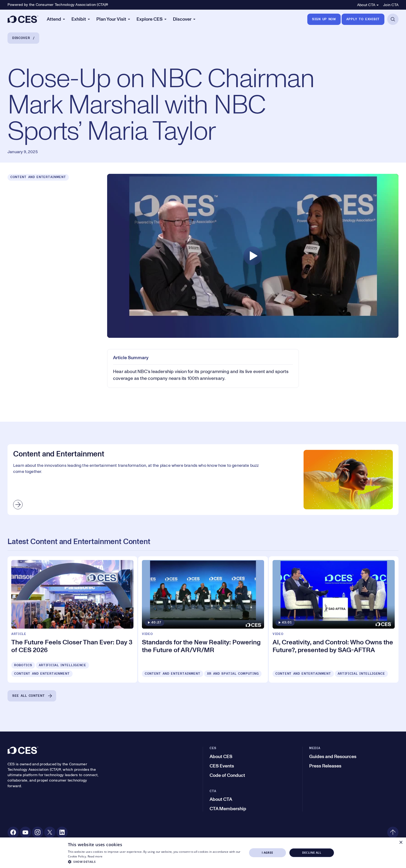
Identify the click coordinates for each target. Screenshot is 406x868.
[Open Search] (392, 19)
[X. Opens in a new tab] (49, 832)
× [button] (400, 842)
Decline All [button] (311, 853)
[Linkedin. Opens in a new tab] (62, 832)
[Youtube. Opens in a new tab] (25, 832)
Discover (21, 38)
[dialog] (203, 852)
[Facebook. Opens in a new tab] (13, 832)
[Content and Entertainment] (203, 479)
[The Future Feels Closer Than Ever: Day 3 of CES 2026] (72, 619)
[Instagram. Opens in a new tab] (37, 832)
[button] (155, 861)
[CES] (23, 19)
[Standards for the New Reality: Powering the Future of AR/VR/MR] (203, 619)
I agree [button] (267, 853)
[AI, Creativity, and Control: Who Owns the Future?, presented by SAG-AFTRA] (333, 619)
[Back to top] (392, 832)
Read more (95, 856)
